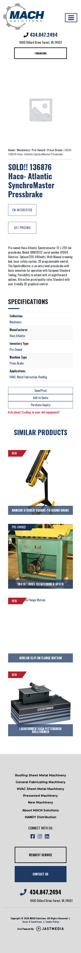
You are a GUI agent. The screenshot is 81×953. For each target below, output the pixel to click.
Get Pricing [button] (22, 227)
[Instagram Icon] (39, 836)
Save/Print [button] (40, 390)
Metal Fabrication (27, 377)
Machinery (23, 150)
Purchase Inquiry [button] (40, 405)
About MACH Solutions (40, 810)
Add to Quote (40, 397)
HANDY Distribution (40, 817)
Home (11, 150)
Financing (41, 53)
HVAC (13, 377)
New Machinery (40, 802)
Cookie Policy (52, 921)
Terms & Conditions (32, 921)
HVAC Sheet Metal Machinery (40, 789)
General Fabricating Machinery (41, 782)
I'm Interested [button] (22, 210)
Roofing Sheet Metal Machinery (40, 775)
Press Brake (54, 150)
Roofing (42, 377)
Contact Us (40, 874)
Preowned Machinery (40, 795)
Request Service (40, 855)
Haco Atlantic (17, 335)
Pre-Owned (38, 150)
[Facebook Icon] (32, 836)
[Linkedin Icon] (46, 836)
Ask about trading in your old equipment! (34, 412)
